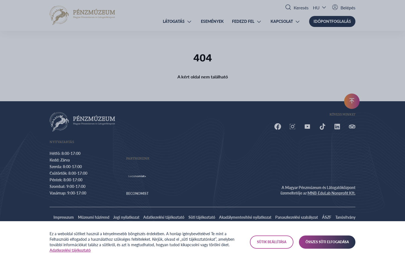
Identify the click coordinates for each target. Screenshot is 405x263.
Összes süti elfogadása (327, 242)
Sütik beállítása (271, 242)
